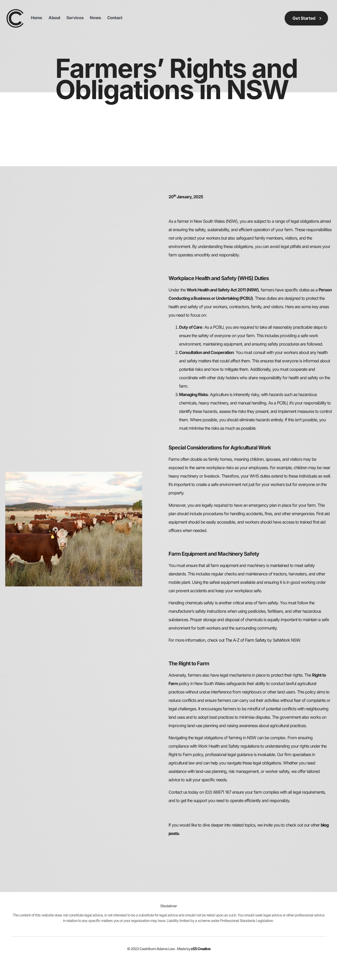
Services (75, 17)
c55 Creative (200, 948)
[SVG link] (15, 18)
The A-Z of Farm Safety (245, 640)
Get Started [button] (304, 18)
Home (36, 17)
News (95, 17)
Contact (114, 17)
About (54, 17)
